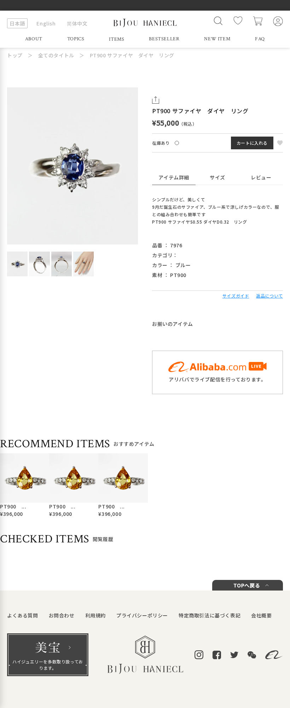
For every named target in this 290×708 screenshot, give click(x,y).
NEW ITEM (217, 39)
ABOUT (33, 39)
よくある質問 (22, 615)
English (46, 23)
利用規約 (95, 615)
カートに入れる (252, 143)
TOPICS (76, 39)
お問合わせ (62, 615)
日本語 (17, 23)
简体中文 (77, 23)
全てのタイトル (56, 55)
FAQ (260, 39)
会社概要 (261, 615)
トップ (15, 55)
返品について (269, 296)
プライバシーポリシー (142, 615)
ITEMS (116, 39)
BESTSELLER (164, 39)
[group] (22, 485)
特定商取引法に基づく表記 (209, 615)
